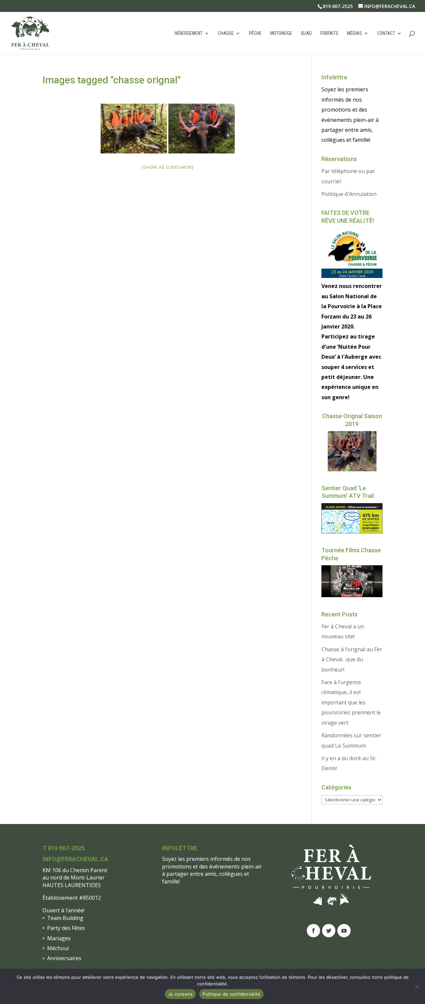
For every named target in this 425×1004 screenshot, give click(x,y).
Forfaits (329, 33)
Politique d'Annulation (349, 194)
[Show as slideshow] (167, 167)
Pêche (255, 33)
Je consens (180, 994)
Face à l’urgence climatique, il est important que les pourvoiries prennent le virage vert (351, 702)
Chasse (226, 33)
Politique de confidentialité (231, 994)
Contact (386, 33)
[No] (416, 986)
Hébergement (189, 33)
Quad (306, 33)
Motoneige (281, 33)
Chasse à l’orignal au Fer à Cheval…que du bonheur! (351, 659)
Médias (354, 33)
